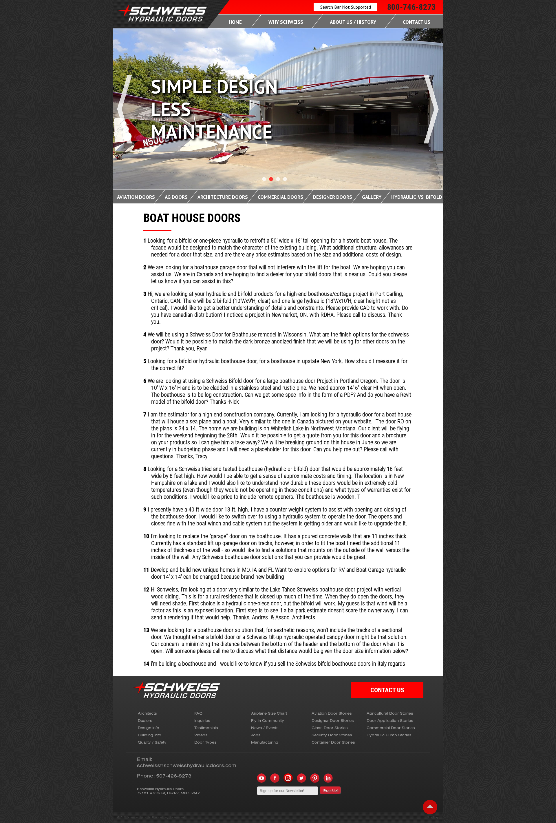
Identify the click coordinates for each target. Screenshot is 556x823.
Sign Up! (330, 790)
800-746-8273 (411, 7)
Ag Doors (176, 197)
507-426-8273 (173, 776)
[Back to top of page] (430, 807)
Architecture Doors (222, 197)
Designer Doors (332, 197)
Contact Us (416, 22)
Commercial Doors (280, 197)
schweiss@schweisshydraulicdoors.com (186, 765)
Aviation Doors (136, 197)
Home (235, 22)
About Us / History (353, 22)
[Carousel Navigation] (278, 126)
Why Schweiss (285, 22)
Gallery (371, 197)
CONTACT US (387, 690)
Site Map (432, 817)
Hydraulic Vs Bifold (416, 197)
